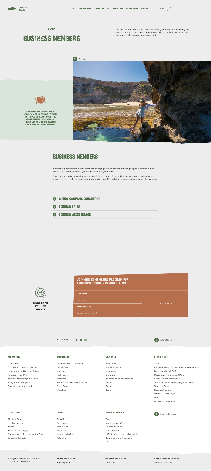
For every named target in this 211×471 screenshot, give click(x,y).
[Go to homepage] (19, 8)
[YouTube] (81, 340)
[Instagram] (85, 340)
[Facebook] (76, 340)
